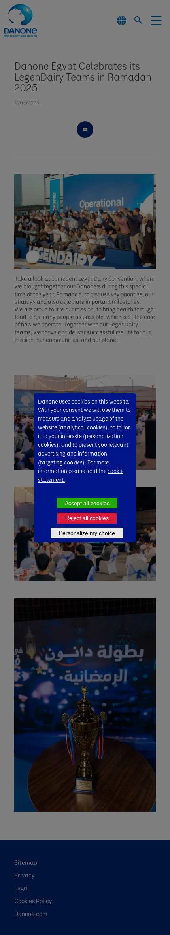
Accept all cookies (87, 503)
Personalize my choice (87, 533)
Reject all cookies (87, 518)
